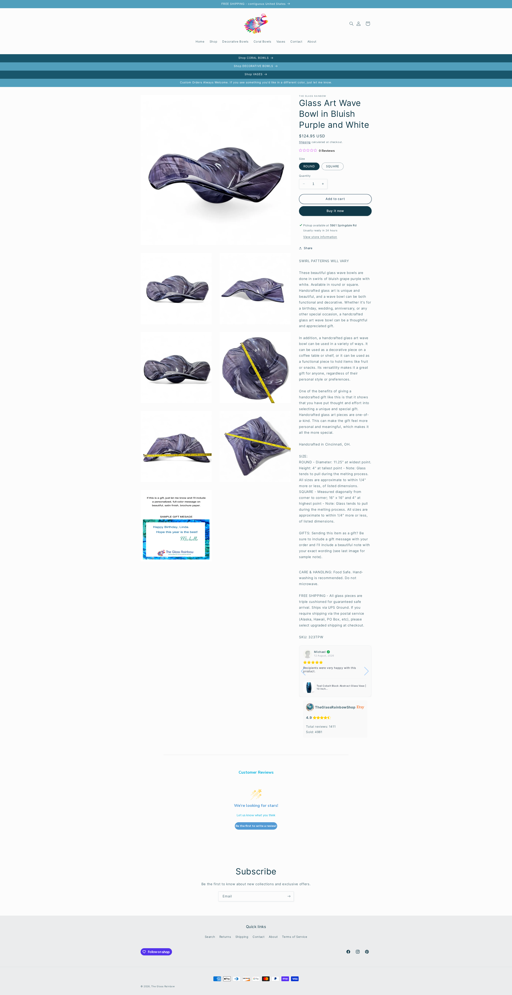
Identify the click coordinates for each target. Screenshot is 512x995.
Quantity (305, 175)
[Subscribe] (289, 896)
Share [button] (308, 248)
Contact (258, 937)
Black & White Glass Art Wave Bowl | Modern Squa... (340, 687)
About (273, 937)
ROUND (309, 166)
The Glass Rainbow (163, 986)
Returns (225, 937)
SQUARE (332, 166)
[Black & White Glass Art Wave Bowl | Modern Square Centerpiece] (309, 687)
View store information (320, 237)
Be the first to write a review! (256, 826)
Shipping (305, 142)
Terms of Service (294, 937)
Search (210, 937)
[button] (351, 23)
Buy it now (335, 211)
